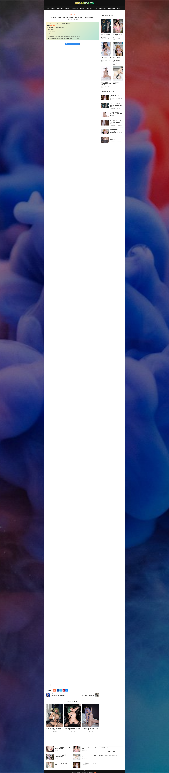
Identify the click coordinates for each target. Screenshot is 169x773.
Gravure (82, 8)
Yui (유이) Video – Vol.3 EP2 (106, 58)
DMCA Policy (89, 770)
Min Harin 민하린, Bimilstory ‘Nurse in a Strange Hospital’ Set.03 (117, 59)
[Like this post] (54, 690)
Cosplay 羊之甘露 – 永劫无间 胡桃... (62, 764)
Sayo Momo (52, 25)
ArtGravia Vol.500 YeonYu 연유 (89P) (116, 139)
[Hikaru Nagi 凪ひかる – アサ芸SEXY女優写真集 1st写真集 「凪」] (50, 749)
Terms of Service (97, 770)
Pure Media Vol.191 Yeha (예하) (117, 83)
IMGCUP (95, 772)
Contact (75, 770)
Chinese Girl (60, 8)
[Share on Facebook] (58, 690)
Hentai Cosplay (74, 8)
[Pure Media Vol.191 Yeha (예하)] (118, 73)
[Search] (122, 8)
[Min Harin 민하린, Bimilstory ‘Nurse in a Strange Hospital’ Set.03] (118, 49)
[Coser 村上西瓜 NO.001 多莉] (105, 97)
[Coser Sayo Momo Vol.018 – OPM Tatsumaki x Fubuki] (72, 715)
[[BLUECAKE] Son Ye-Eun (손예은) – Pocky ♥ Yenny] (118, 26)
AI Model (53, 8)
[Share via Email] (66, 690)
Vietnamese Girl (111, 8)
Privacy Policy (82, 770)
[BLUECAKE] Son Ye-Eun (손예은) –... (89, 748)
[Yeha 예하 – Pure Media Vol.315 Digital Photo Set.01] (105, 123)
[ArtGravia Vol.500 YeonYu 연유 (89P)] (105, 140)
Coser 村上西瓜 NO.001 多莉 (116, 96)
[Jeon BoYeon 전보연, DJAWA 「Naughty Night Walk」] (106, 26)
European (67, 8)
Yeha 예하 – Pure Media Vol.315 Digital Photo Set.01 (116, 122)
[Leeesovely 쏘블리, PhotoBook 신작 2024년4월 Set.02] (106, 73)
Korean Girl (88, 8)
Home (48, 8)
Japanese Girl (102, 8)
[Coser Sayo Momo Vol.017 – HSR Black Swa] (90, 715)
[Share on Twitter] (60, 690)
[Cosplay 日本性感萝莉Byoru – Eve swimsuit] (50, 757)
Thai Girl (95, 8)
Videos (118, 8)
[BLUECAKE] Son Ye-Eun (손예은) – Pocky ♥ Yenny (118, 36)
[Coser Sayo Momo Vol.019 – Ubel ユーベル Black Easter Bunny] (54, 715)
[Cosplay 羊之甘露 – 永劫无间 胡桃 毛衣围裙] (50, 765)
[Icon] (106, 49)
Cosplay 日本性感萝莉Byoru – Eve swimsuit (62, 756)
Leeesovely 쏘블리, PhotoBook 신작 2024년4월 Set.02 (106, 83)
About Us (70, 770)
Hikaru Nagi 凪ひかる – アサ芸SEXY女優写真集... (62, 748)
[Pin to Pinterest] (64, 690)
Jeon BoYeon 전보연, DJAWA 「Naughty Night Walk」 (105, 36)
